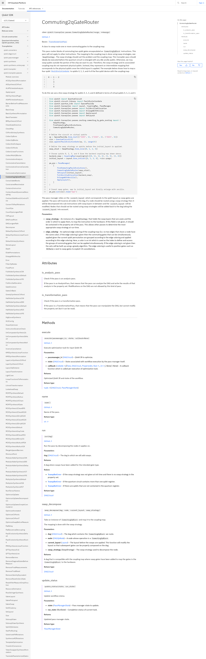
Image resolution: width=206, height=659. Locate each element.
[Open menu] (3, 3)
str (45, 421)
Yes (180, 65)
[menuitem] (8, 8)
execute (186, 40)
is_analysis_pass (189, 30)
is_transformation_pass (191, 33)
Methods (184, 37)
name (185, 43)
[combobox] (15, 20)
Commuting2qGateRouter (188, 23)
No (193, 65)
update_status (188, 53)
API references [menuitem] (35, 9)
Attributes (184, 27)
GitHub (45, 37)
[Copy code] (135, 77)
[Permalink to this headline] (101, 22)
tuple (46, 388)
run (184, 47)
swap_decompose (189, 50)
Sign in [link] (201, 3)
